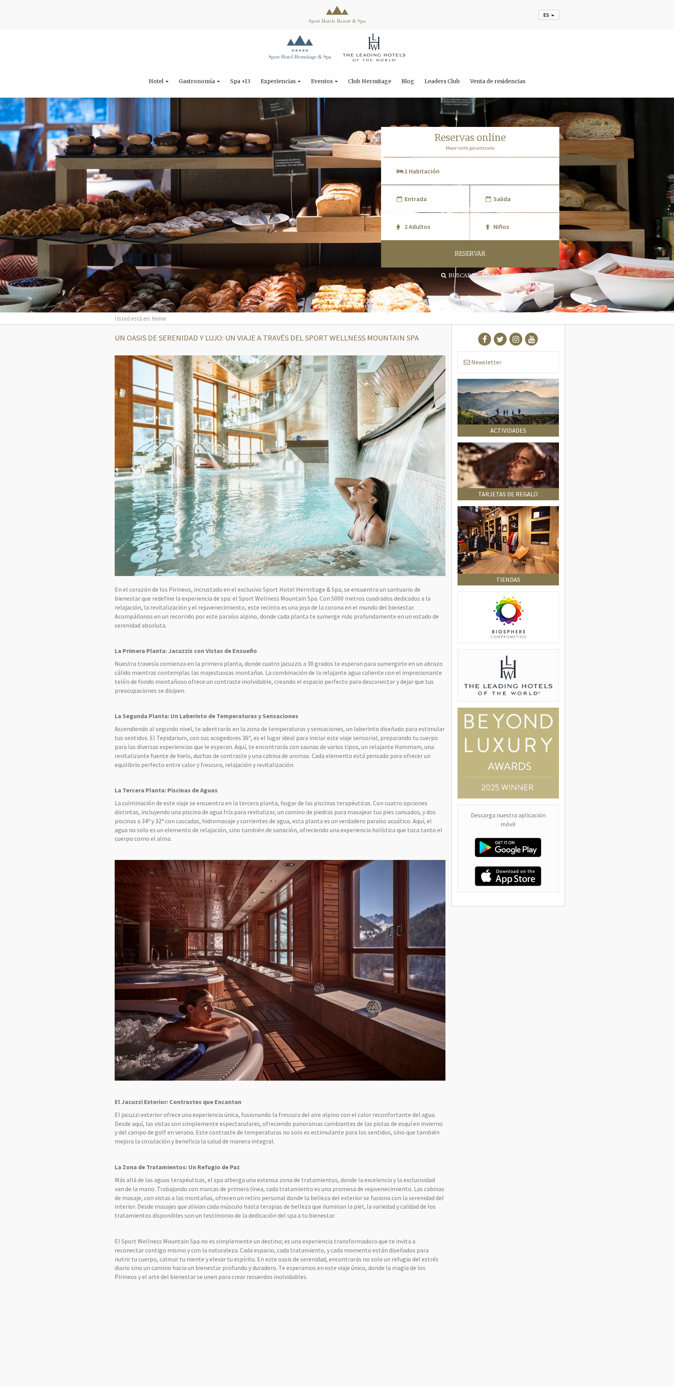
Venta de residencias (497, 81)
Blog (407, 81)
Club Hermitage (369, 81)
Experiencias (279, 81)
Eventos (322, 81)
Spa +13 (240, 81)
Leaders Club (442, 81)
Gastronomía (197, 81)
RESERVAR (470, 253)
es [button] (546, 14)
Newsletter (486, 362)
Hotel (157, 81)
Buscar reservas (472, 275)
